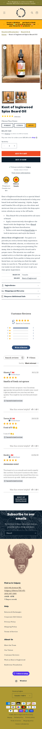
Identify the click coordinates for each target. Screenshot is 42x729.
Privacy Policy (10, 622)
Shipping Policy (10, 627)
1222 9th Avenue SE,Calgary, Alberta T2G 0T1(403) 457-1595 (14, 591)
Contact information (22, 724)
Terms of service (16, 720)
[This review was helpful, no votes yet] (32, 409)
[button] (4, 12)
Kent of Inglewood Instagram (21, 499)
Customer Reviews (11, 655)
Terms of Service (11, 631)
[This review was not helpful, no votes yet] (36, 409)
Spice (31, 125)
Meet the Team (10, 645)
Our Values (8, 650)
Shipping (7, 133)
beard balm (30, 230)
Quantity (5, 141)
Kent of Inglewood (29, 278)
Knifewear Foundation (13, 665)
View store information (21, 173)
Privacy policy (30, 717)
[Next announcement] (38, 2)
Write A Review (21, 347)
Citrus (19, 125)
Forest (7, 125)
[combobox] (28, 363)
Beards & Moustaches (10, 32)
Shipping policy (28, 720)
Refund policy (18, 717)
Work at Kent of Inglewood (14, 660)
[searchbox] (12, 357)
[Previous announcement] (4, 2)
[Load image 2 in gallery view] (21, 97)
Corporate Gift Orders (13, 617)
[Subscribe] (35, 533)
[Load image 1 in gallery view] (8, 97)
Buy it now (21, 160)
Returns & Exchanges (12, 612)
